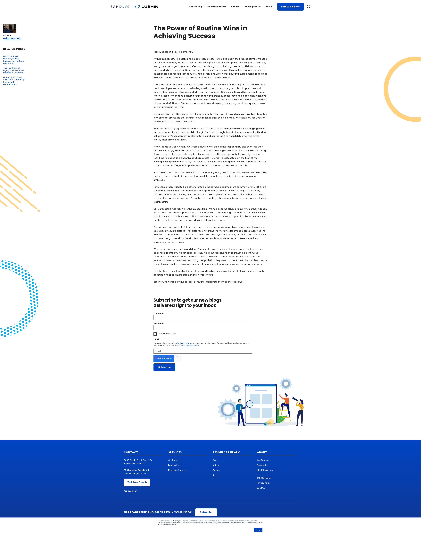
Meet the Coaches (216, 6)
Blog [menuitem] (215, 460)
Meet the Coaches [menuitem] (177, 470)
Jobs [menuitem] (215, 475)
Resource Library (226, 452)
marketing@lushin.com (184, 343)
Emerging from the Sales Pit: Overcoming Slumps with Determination (13, 81)
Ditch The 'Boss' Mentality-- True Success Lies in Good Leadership (13, 60)
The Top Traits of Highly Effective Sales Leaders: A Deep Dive (13, 70)
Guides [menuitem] (216, 470)
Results (235, 6)
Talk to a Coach (290, 6)
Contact (131, 452)
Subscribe (206, 512)
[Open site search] (308, 6)
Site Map (261, 488)
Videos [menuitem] (216, 465)
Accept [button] (258, 530)
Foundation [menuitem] (173, 465)
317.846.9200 (130, 491)
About (269, 6)
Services (175, 452)
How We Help (195, 6)
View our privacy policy (189, 345)
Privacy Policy (263, 483)
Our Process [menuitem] (174, 460)
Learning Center (252, 6)
